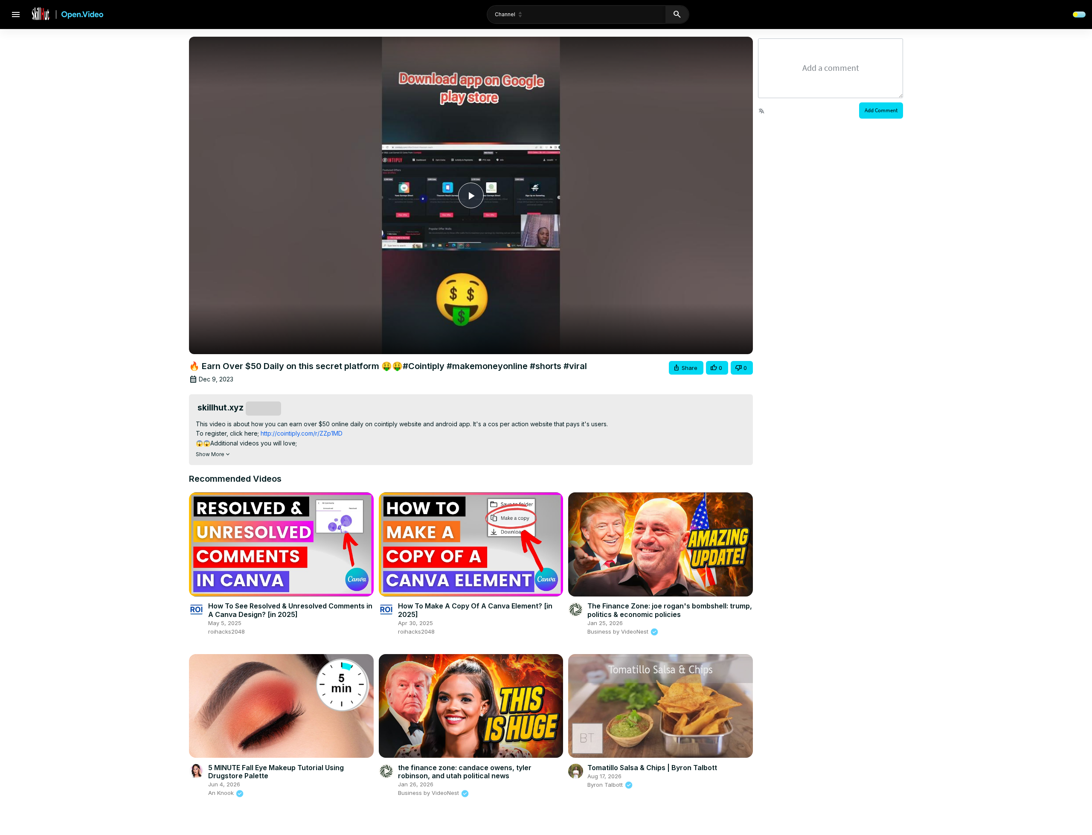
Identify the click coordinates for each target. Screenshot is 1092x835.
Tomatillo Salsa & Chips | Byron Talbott (652, 767)
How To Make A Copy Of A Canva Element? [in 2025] (475, 610)
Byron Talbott (605, 784)
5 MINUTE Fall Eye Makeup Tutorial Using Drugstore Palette (276, 771)
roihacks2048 (226, 631)
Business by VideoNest (618, 631)
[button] (686, 368)
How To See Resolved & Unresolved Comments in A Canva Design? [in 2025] (290, 610)
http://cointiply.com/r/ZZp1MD (302, 433)
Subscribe (263, 408)
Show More (210, 454)
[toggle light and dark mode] (1079, 14)
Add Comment (881, 110)
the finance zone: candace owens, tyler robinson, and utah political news (464, 771)
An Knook (221, 792)
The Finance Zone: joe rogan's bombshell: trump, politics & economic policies (669, 610)
